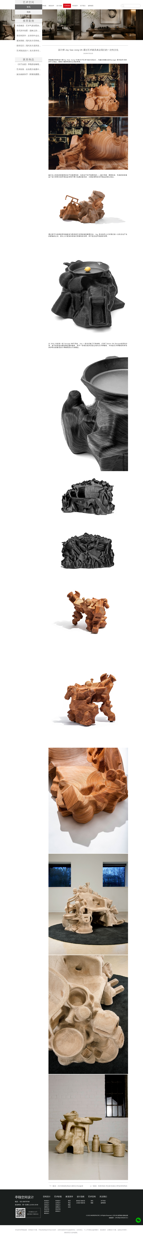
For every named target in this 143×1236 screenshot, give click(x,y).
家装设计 (58, 1211)
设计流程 (59, 5)
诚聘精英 (90, 5)
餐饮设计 (46, 1213)
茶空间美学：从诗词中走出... (29, 36)
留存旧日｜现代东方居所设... (29, 46)
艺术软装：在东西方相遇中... (29, 69)
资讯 (28, 7)
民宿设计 (46, 1200)
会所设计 (46, 1203)
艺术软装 (43, 5)
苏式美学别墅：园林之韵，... (29, 31)
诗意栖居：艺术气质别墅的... (29, 26)
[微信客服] (138, 1220)
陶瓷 (69, 1205)
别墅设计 (46, 1207)
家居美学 (51, 5)
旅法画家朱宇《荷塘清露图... (29, 74)
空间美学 (75, 5)
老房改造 (46, 1211)
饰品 (69, 1203)
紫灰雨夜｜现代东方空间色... (29, 41)
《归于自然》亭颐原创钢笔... (29, 64)
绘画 (69, 1207)
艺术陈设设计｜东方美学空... (29, 51)
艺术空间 (67, 5)
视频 (28, 12)
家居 (69, 1200)
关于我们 (83, 5)
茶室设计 (46, 1205)
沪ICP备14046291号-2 (121, 1217)
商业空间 (46, 1209)
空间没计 (46, 1197)
